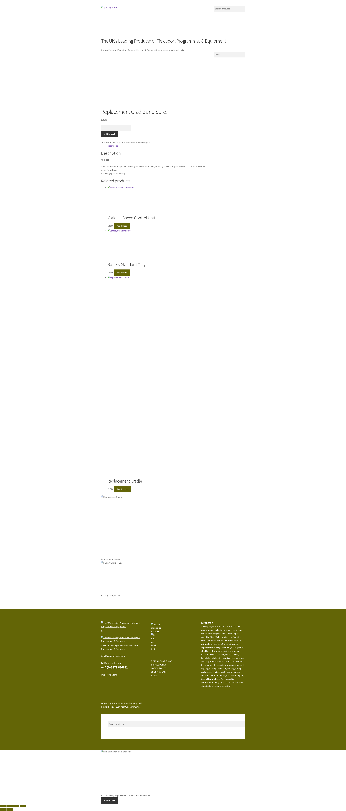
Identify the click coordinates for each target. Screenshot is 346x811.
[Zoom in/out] (23, 806)
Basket (112, 737)
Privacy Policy (107, 706)
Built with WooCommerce (128, 706)
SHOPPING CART (159, 671)
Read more (122, 225)
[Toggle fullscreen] (16, 806)
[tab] (157, 146)
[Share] (9, 806)
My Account (113, 716)
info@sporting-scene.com (113, 656)
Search (111, 719)
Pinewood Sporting (139, 23)
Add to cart (109, 134)
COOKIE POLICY (158, 668)
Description (113, 145)
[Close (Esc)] (3, 806)
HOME (154, 675)
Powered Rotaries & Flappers (141, 50)
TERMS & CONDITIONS (161, 661)
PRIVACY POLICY (158, 664)
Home (104, 23)
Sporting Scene (119, 23)
